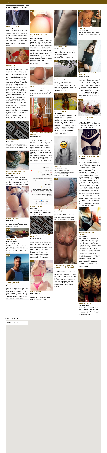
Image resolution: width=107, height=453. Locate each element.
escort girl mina (60, 111)
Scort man (82, 28)
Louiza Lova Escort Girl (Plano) (38, 35)
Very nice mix (11, 239)
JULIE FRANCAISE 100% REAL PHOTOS (41, 134)
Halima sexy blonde (13, 219)
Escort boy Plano (12, 26)
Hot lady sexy (59, 210)
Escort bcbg (58, 78)
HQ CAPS (8, 2)
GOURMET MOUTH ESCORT (89, 156)
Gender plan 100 (36, 206)
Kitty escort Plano (61, 47)
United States (20, 5)
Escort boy (58, 166)
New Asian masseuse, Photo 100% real (89, 74)
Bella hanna (10, 65)
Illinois (27, 5)
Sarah (32, 86)
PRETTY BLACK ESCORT (88, 118)
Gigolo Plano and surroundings (12, 283)
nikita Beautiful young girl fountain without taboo (15, 172)
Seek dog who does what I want (40, 236)
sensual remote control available (87, 233)
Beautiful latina (35, 292)
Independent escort (11, 5)
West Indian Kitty (12, 140)
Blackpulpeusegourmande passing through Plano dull (64, 266)
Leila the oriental (85, 303)
